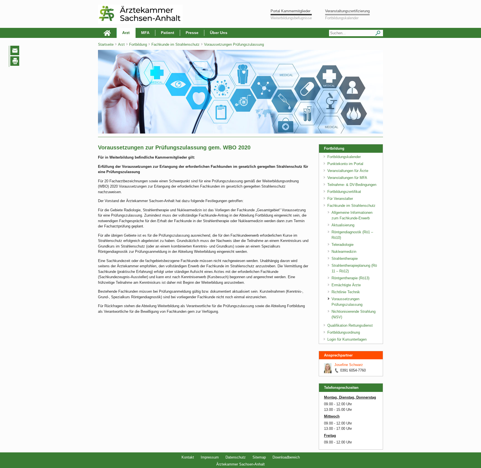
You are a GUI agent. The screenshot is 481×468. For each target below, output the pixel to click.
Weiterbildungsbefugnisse (291, 18)
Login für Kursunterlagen (347, 339)
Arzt (126, 32)
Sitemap (259, 457)
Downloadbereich (286, 457)
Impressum (210, 457)
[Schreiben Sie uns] (16, 52)
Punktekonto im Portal (345, 164)
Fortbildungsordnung (343, 332)
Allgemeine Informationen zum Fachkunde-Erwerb (352, 215)
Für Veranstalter (340, 199)
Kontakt (187, 457)
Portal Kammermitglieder (290, 11)
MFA (145, 32)
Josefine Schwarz (348, 365)
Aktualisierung (343, 225)
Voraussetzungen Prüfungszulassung (234, 44)
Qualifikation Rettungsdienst (350, 325)
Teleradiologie (343, 245)
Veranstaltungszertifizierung (347, 11)
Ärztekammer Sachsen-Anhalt (240, 464)
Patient (167, 32)
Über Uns (218, 32)
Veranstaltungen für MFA (347, 178)
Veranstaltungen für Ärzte (347, 171)
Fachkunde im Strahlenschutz (176, 44)
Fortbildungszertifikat (344, 192)
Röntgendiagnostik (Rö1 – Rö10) (352, 235)
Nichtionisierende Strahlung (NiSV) (354, 314)
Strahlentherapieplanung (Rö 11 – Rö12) (354, 268)
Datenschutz (235, 457)
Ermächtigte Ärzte (346, 285)
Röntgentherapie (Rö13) (350, 278)
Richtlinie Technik (346, 292)
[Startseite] (107, 33)
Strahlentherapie (345, 258)
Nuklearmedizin (344, 251)
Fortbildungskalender (342, 18)
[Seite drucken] (15, 62)
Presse (192, 32)
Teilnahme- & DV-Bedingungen (351, 185)
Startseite (106, 44)
